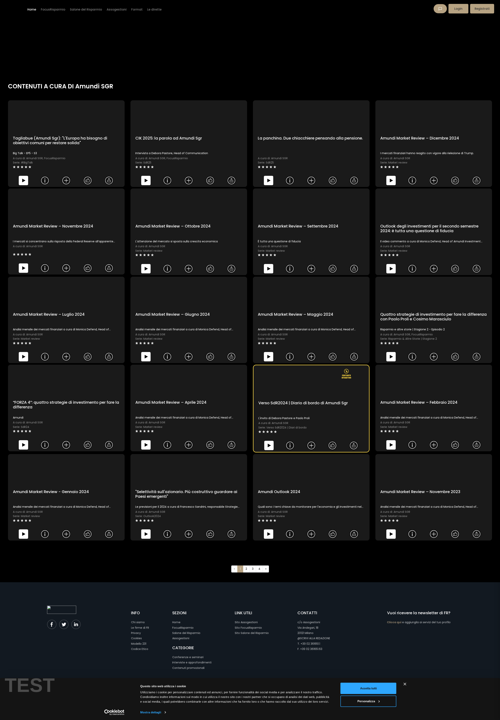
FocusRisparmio (183, 628)
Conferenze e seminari (188, 657)
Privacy (136, 633)
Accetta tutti (368, 688)
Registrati (482, 9)
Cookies (136, 638)
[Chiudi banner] (405, 684)
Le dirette (154, 9)
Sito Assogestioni (246, 622)
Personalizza (366, 701)
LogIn (458, 9)
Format (137, 9)
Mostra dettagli (150, 712)
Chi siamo (138, 622)
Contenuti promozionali (188, 668)
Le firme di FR (140, 628)
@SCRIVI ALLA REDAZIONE (313, 638)
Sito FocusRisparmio (248, 628)
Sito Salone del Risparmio (252, 633)
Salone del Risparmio (186, 633)
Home (176, 622)
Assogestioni (180, 638)
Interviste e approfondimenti (192, 662)
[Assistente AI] (440, 8)
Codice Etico (139, 649)
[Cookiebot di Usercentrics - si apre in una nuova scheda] (114, 712)
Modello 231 (138, 644)
